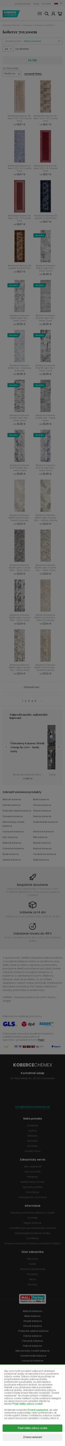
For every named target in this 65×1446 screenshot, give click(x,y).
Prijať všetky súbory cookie (32, 1428)
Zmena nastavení (32, 1437)
